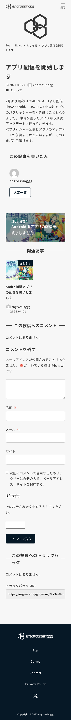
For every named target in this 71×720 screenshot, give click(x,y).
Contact (35, 673)
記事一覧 (20, 192)
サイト (11, 451)
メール (13, 429)
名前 (11, 407)
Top (35, 650)
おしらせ (16, 90)
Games (35, 661)
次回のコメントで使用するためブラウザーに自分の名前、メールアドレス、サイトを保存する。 (36, 479)
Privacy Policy (35, 684)
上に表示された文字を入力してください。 (34, 509)
